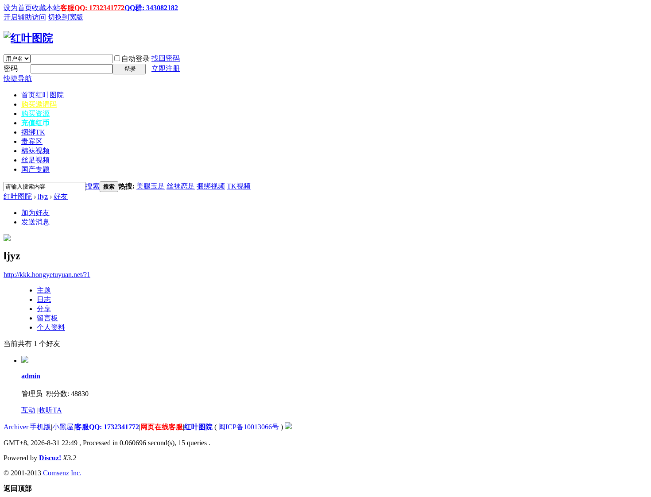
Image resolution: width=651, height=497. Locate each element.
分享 (44, 308)
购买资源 (35, 113)
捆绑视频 (211, 186)
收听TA (50, 410)
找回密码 (165, 58)
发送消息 (35, 222)
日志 (44, 299)
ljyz (43, 196)
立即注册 (165, 68)
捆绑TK (33, 132)
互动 (28, 410)
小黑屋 (63, 427)
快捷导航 (18, 78)
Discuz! (50, 458)
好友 (61, 196)
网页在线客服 (161, 427)
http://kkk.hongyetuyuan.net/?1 (47, 274)
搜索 (92, 186)
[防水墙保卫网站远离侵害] (288, 427)
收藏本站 (46, 8)
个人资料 (51, 327)
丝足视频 (35, 160)
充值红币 (35, 123)
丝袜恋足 (181, 186)
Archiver (16, 427)
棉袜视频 (35, 150)
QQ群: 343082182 (151, 8)
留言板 (47, 318)
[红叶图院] (28, 38)
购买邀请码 (39, 104)
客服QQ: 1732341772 (92, 8)
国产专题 (35, 169)
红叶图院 (18, 196)
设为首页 (18, 8)
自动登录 (135, 58)
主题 (44, 290)
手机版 (40, 427)
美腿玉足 (150, 186)
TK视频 (239, 186)
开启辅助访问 (25, 17)
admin (30, 376)
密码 (11, 68)
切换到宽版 (65, 17)
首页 (42, 95)
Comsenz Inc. (62, 473)
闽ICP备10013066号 (248, 427)
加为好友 (35, 212)
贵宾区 (32, 141)
